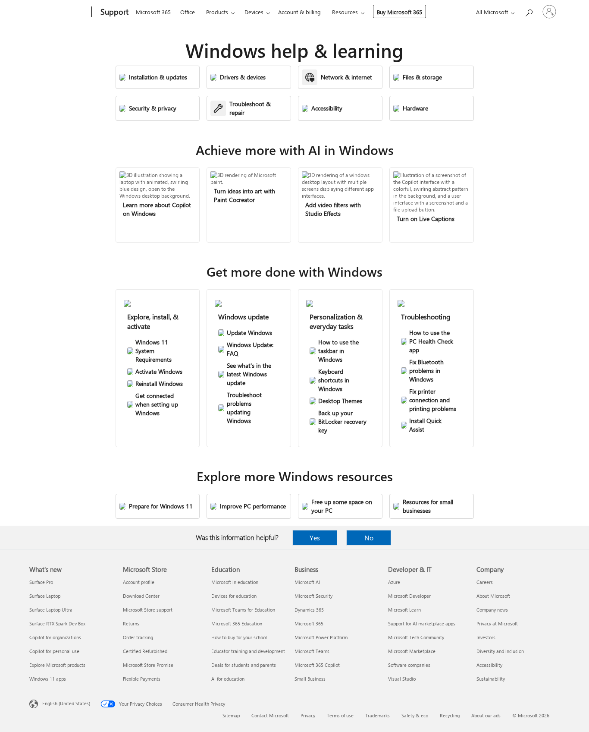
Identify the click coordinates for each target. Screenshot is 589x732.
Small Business (310, 678)
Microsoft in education (234, 582)
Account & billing (299, 12)
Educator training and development (248, 651)
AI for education (227, 678)
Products (217, 12)
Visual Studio (402, 678)
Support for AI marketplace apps (421, 623)
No (368, 537)
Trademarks (377, 715)
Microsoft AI (307, 582)
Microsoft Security (313, 596)
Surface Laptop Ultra (50, 609)
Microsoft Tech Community (416, 637)
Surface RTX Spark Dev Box (57, 623)
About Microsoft (493, 596)
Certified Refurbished (145, 651)
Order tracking (138, 637)
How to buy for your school (239, 637)
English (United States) (66, 703)
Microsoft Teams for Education (243, 609)
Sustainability (490, 678)
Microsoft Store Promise (148, 665)
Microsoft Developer (409, 596)
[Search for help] (528, 11)
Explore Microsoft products (57, 665)
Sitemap (231, 715)
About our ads (486, 715)
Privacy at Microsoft (497, 623)
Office (187, 12)
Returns (131, 623)
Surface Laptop (44, 596)
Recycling (450, 715)
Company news (492, 609)
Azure (394, 582)
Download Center (141, 596)
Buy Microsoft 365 (399, 12)
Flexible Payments (141, 678)
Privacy (308, 715)
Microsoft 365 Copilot (317, 665)
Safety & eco (414, 715)
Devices (253, 12)
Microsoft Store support (147, 609)
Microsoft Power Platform (321, 637)
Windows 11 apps (47, 678)
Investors (485, 637)
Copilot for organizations (55, 637)
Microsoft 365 (153, 12)
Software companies (409, 665)
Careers (484, 582)
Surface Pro (41, 582)
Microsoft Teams (311, 651)
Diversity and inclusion (500, 651)
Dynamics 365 (309, 609)
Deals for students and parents (243, 665)
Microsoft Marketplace (411, 651)
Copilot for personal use (54, 651)
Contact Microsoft (270, 715)
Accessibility (489, 665)
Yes (315, 537)
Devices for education (234, 596)
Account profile (138, 582)
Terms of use (340, 715)
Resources (345, 12)
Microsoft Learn (404, 609)
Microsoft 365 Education (236, 623)
